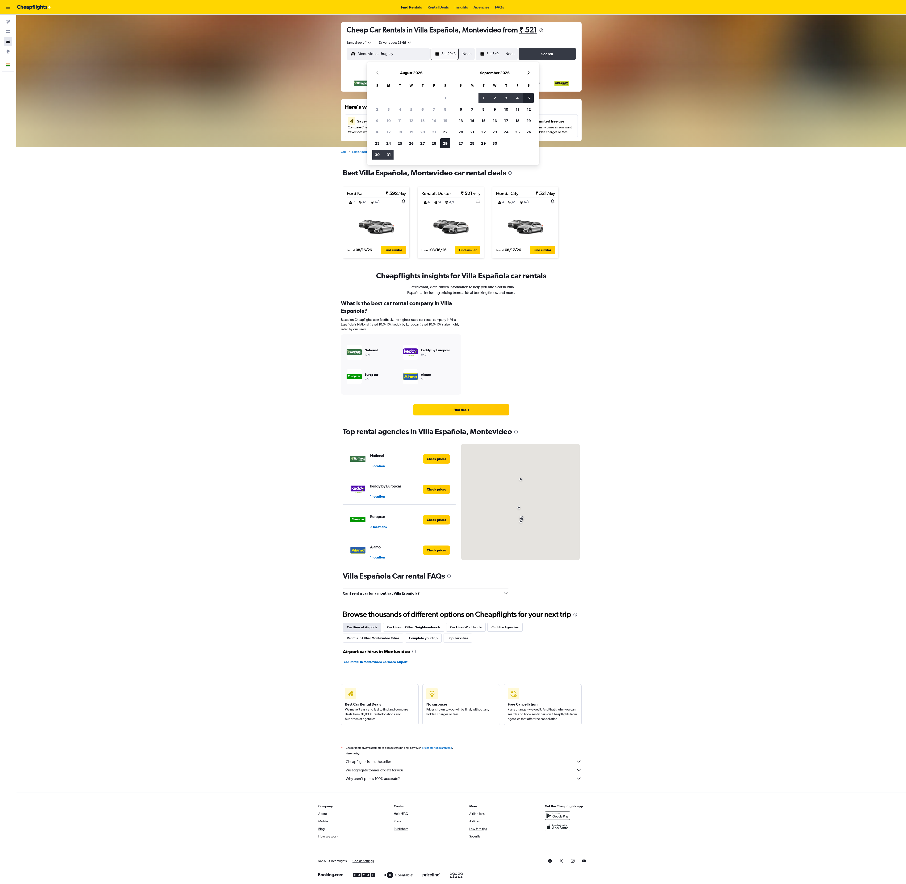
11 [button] (400, 120)
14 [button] (434, 120)
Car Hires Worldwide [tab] (466, 627)
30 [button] (377, 154)
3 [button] (388, 109)
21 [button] (434, 132)
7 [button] (434, 109)
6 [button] (422, 109)
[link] (461, 409)
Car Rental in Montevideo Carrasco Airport (375, 662)
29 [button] (445, 143)
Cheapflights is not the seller (368, 761)
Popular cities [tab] (458, 638)
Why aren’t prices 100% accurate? (373, 778)
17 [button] (389, 132)
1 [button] (445, 98)
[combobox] (359, 42)
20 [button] (422, 132)
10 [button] (389, 120)
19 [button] (411, 132)
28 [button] (434, 143)
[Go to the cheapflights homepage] (34, 7)
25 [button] (400, 143)
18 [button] (400, 132)
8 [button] (445, 109)
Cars (343, 151)
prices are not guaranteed (437, 747)
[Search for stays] (8, 31)
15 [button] (445, 120)
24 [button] (388, 143)
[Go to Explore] (8, 51)
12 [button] (411, 120)
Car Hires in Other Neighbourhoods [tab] (413, 627)
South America (361, 151)
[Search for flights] (8, 21)
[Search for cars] (8, 41)
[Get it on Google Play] (557, 815)
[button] (8, 7)
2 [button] (377, 109)
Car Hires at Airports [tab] (362, 627)
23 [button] (377, 143)
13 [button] (423, 120)
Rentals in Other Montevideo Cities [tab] (373, 638)
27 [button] (422, 143)
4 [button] (400, 109)
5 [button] (411, 109)
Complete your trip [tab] (423, 638)
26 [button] (411, 143)
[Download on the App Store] (557, 827)
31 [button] (389, 154)
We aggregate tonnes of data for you (374, 770)
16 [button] (377, 132)
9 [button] (377, 120)
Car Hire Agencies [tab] (505, 627)
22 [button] (445, 132)
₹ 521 (528, 29)
